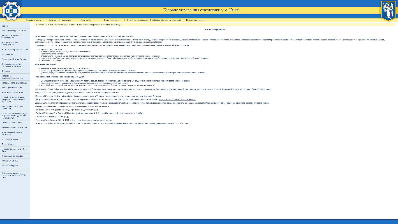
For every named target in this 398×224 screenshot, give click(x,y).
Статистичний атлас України (14, 59)
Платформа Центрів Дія (12, 156)
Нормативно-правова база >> (15, 50)
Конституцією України (71, 73)
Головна (39, 25)
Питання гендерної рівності (88, 25)
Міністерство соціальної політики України (177, 99)
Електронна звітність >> (12, 92)
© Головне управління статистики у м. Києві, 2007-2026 (14, 175)
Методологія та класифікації (14, 83)
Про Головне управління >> (14, 31)
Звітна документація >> (12, 88)
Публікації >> (7, 54)
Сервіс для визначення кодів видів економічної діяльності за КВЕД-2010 (14, 115)
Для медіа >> (8, 71)
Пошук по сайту (8, 144)
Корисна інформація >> (12, 123)
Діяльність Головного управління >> (11, 37)
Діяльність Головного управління (59, 25)
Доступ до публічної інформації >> (10, 44)
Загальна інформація (111, 25)
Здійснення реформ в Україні (14, 127)
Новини (5, 26)
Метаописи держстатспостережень (12, 77)
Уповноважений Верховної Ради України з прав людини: (59, 77)
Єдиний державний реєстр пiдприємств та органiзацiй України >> (13, 99)
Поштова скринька (10, 139)
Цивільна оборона (10, 166)
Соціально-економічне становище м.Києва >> (12, 65)
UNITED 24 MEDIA (10, 161)
